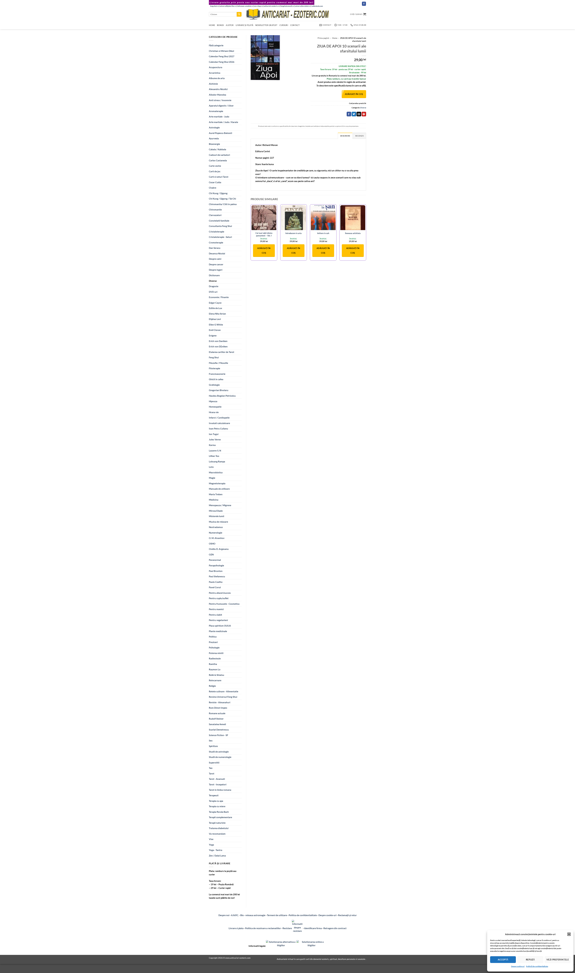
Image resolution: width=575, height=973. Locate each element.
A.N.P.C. (235, 915)
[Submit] (239, 14)
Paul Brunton (216, 571)
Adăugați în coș (354, 94)
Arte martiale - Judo (219, 116)
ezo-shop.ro (258, 6)
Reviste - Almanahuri (219, 702)
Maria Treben (216, 494)
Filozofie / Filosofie (218, 363)
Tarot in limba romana (220, 789)
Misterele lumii (216, 516)
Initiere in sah (323, 233)
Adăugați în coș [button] (263, 250)
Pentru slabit (215, 614)
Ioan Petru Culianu (218, 428)
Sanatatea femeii (217, 724)
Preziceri (213, 642)
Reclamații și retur (347, 915)
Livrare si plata (236, 928)
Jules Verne (215, 439)
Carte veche (215, 165)
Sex (210, 740)
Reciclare (287, 928)
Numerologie (215, 532)
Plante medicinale (218, 631)
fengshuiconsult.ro (287, 6)
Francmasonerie (217, 374)
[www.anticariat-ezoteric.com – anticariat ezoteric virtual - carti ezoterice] (287, 14)
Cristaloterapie (216, 231)
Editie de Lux (215, 308)
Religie (212, 686)
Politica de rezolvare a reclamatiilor (263, 928)
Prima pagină (323, 38)
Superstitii (214, 762)
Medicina (213, 499)
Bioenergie (214, 144)
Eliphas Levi (215, 319)
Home (212, 25)
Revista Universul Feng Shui (223, 696)
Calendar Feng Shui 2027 (221, 56)
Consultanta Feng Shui (220, 226)
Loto (211, 467)
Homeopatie (215, 406)
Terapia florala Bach (219, 811)
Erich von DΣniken (218, 346)
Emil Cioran (215, 330)
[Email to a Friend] (359, 114)
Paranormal (215, 560)
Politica (213, 636)
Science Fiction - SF (218, 735)
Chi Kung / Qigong (218, 193)
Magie (212, 477)
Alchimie (213, 83)
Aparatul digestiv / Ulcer (221, 105)
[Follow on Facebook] (364, 4)
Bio (242, 915)
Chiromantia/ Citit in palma (223, 204)
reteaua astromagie (255, 915)
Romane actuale (217, 713)
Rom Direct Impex (218, 707)
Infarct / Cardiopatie (219, 417)
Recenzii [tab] (359, 136)
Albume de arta (217, 78)
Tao (210, 768)
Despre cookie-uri (327, 915)
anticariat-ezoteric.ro (271, 6)
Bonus (220, 25)
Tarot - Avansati (217, 779)
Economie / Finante (219, 297)
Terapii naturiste (217, 822)
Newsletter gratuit (266, 25)
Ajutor (230, 25)
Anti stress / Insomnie (220, 100)
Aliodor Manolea (217, 94)
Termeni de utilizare (277, 915)
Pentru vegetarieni (218, 620)
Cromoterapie (216, 242)
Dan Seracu (214, 248)
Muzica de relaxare (218, 521)
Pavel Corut (215, 587)
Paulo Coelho (216, 582)
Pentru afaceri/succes (220, 592)
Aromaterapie (216, 111)
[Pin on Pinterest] (364, 114)
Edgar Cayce (215, 302)
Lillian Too (214, 456)
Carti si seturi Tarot (218, 176)
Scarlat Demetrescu (219, 729)
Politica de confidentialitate (303, 915)
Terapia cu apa (216, 801)
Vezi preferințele (557, 959)
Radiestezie (215, 658)
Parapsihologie (216, 565)
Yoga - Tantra (215, 850)
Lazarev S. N (215, 450)
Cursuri (283, 25)
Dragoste (213, 286)
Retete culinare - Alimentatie (223, 691)
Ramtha (213, 664)
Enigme (213, 335)
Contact (295, 25)
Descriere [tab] (345, 136)
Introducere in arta (293, 233)
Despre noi (223, 915)
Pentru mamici (216, 609)
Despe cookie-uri (518, 966)
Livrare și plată (244, 25)
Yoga (211, 844)
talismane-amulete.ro (245, 6)
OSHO (212, 543)
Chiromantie (215, 209)
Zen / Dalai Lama (217, 855)
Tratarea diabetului (219, 828)
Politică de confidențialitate (537, 966)
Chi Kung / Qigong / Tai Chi (222, 198)
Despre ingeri (215, 269)
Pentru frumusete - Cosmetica (224, 603)
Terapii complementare (220, 817)
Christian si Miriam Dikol (221, 51)
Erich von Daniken (218, 341)
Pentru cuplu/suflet (219, 598)
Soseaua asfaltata (353, 233)
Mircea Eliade (216, 510)
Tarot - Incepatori (217, 784)
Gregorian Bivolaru (218, 390)
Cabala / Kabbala (217, 149)
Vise (211, 839)
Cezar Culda (215, 182)
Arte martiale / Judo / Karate (223, 122)
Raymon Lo (214, 669)
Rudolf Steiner (216, 718)
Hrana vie (214, 412)
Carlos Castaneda (218, 160)
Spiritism (213, 746)
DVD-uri (213, 291)
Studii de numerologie (220, 757)
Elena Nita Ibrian (217, 313)
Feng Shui (214, 357)
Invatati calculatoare (219, 423)
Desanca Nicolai (217, 253)
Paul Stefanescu (217, 576)
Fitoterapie (214, 368)
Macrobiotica (216, 472)
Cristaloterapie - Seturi (220, 237)
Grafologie (214, 384)
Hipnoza (213, 401)
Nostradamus (216, 527)
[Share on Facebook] (349, 114)
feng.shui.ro (214, 6)
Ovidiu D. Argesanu (219, 549)
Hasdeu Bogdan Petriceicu (222, 395)
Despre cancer (216, 264)
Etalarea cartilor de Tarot (221, 352)
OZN (211, 554)
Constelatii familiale (219, 220)
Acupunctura (215, 67)
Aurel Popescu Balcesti (220, 133)
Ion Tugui (213, 434)
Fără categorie (216, 45)
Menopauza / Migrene (220, 505)
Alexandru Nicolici (218, 89)
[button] (569, 934)
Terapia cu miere (217, 806)
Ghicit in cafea (216, 379)
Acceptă (503, 959)
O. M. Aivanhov (216, 538)
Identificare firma (313, 928)
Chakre (212, 187)
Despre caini (215, 258)
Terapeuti (213, 795)
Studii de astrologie (219, 751)
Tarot (211, 773)
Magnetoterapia (217, 483)
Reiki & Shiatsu (216, 675)
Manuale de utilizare (219, 488)
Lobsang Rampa (217, 461)
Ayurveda (214, 138)
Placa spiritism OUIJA (220, 625)
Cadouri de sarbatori (219, 155)
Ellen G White (216, 324)
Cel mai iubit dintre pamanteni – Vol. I (263, 234)
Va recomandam (217, 833)
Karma (212, 445)
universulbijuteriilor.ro (228, 6)
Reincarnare (215, 680)
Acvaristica (214, 72)
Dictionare (214, 275)
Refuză (530, 959)
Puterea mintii (216, 653)
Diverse (213, 280)
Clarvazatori (215, 215)
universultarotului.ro (302, 6)
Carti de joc (214, 171)
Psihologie (214, 647)
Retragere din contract (334, 928)
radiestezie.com (317, 6)
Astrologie (214, 127)
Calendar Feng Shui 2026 (221, 62)
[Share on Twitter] (354, 114)
